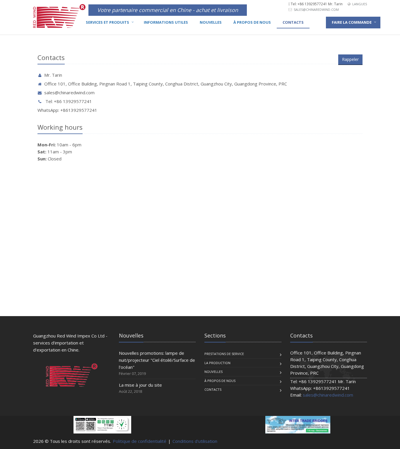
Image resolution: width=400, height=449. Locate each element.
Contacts (293, 22)
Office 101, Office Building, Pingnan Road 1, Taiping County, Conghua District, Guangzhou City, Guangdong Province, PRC (165, 84)
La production (217, 363)
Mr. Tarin (53, 75)
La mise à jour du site (140, 385)
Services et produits (107, 22)
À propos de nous (252, 22)
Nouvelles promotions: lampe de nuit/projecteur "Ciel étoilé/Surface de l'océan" (157, 360)
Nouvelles (211, 22)
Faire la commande (352, 22)
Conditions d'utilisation (194, 441)
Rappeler (350, 59)
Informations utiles (166, 22)
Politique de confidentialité (139, 441)
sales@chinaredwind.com (316, 9)
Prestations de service (224, 354)
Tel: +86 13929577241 (68, 101)
